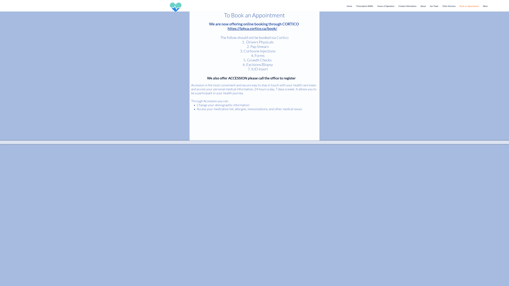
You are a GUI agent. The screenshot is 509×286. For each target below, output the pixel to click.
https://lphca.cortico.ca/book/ (252, 28)
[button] (449, 6)
